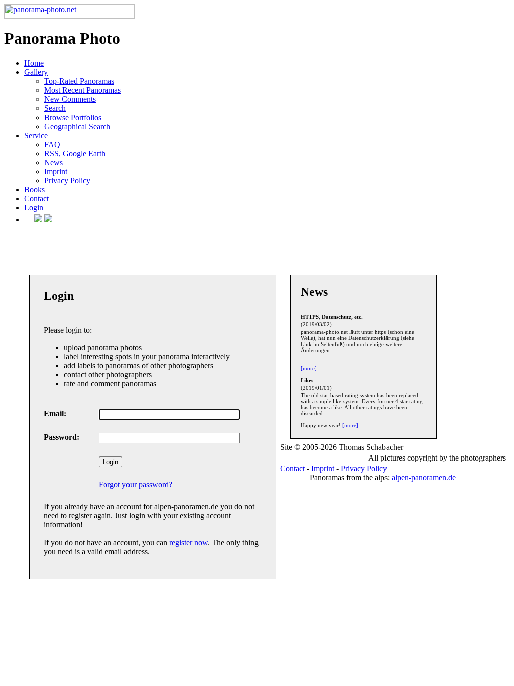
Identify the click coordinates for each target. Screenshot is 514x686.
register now (188, 542)
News (53, 162)
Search (55, 108)
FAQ (52, 144)
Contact (36, 198)
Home (34, 63)
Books (34, 189)
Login (33, 207)
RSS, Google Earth (74, 153)
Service (36, 135)
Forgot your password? (135, 484)
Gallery (36, 72)
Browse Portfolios (72, 117)
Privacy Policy (67, 180)
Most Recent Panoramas (82, 90)
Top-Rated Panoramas (79, 81)
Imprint (55, 171)
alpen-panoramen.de (424, 477)
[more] (309, 368)
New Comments (70, 99)
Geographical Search (77, 126)
